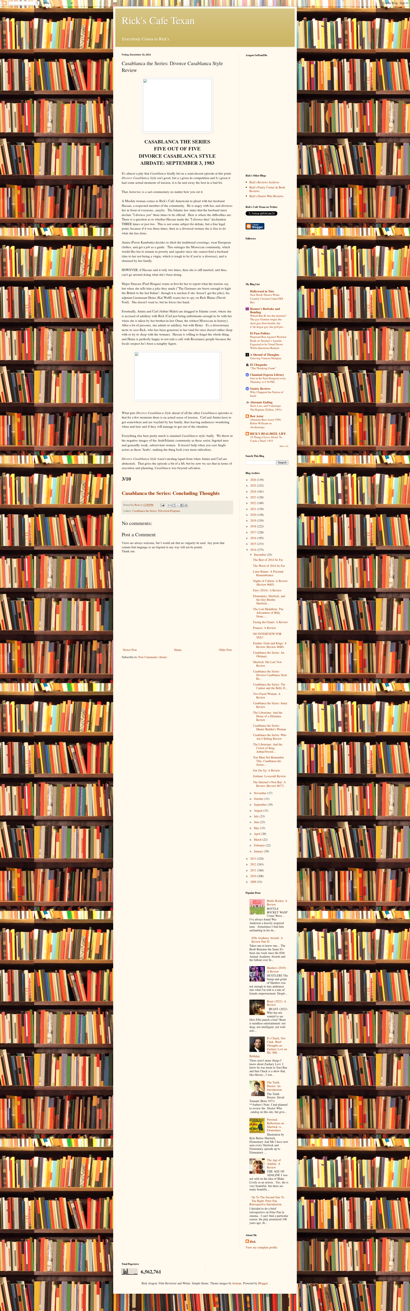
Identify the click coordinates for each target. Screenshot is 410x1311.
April (257, 834)
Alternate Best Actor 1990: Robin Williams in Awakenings (265, 423)
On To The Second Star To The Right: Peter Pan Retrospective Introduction (266, 1200)
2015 (253, 544)
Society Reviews (260, 388)
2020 (253, 515)
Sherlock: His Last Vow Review (267, 664)
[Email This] (170, 505)
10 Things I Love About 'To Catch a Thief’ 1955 (266, 439)
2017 (253, 532)
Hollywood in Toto (262, 291)
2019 (253, 520)
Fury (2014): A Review (267, 590)
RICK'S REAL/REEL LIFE (268, 433)
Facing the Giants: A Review (270, 622)
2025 (253, 485)
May (257, 828)
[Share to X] (178, 505)
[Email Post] (162, 505)
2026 (253, 480)
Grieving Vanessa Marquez (265, 358)
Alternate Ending (261, 402)
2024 (253, 491)
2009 (253, 882)
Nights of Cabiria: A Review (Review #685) (270, 582)
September (261, 804)
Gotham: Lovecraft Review (269, 776)
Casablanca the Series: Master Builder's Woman (269, 727)
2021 (253, 509)
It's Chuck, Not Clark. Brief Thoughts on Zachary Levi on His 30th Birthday (268, 1047)
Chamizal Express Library (267, 374)
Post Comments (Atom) (152, 657)
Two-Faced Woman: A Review (266, 695)
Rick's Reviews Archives (264, 182)
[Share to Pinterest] (186, 505)
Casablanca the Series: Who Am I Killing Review (269, 737)
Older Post (225, 650)
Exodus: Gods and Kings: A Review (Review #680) (270, 645)
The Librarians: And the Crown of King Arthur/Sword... (267, 748)
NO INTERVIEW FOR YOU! (267, 635)
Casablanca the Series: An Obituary (268, 654)
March (258, 839)
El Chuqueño (258, 364)
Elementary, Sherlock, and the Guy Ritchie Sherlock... (269, 599)
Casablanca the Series (144, 511)
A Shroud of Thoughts (264, 354)
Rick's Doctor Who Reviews (266, 196)
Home (178, 650)
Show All (284, 446)
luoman (236, 1283)
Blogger (263, 1283)
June (257, 822)
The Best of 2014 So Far (268, 560)
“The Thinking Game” (263, 368)
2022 (253, 503)
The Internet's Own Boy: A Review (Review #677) (269, 784)
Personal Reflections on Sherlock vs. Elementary (275, 1124)
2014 (253, 550)
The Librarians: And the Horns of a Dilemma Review (267, 716)
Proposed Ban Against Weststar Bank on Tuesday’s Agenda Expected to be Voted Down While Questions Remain (268, 342)
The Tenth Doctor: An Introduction (274, 1086)
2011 (253, 870)
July (257, 816)
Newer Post (130, 650)
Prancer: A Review (264, 628)
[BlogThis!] (174, 505)
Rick (253, 1242)
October (259, 799)
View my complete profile (261, 1247)
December (260, 555)
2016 (253, 538)
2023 (253, 497)
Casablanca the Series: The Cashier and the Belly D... (270, 686)
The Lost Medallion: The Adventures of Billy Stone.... (268, 612)
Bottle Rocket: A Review (277, 902)
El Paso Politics (260, 333)
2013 (253, 858)
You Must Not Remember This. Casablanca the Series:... (268, 761)
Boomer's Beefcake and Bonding (265, 310)
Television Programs (169, 511)
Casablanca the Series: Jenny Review (270, 705)
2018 (253, 526)
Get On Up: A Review (266, 770)
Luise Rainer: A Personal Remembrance (268, 573)
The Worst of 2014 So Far (269, 566)
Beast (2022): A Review (276, 1003)
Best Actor (257, 416)
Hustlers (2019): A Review (277, 969)
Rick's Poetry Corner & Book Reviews (267, 189)
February (260, 845)
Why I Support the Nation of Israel (266, 394)
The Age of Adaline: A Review (274, 1163)
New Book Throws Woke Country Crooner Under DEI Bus (266, 298)
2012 (253, 864)
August (258, 810)
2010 (253, 876)
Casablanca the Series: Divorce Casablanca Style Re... (270, 675)
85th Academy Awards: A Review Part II (267, 940)
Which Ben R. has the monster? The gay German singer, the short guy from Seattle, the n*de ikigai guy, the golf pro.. (268, 321)
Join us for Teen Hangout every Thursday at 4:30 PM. (268, 380)
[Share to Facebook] (182, 505)
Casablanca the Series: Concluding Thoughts (171, 493)
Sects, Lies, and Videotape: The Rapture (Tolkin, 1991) (266, 407)
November (260, 793)
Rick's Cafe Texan (158, 20)
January (259, 851)
